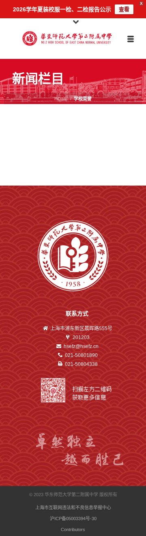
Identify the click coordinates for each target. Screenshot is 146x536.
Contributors (73, 529)
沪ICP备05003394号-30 (73, 518)
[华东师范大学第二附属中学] (73, 38)
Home (61, 98)
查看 (124, 9)
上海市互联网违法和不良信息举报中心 (73, 507)
